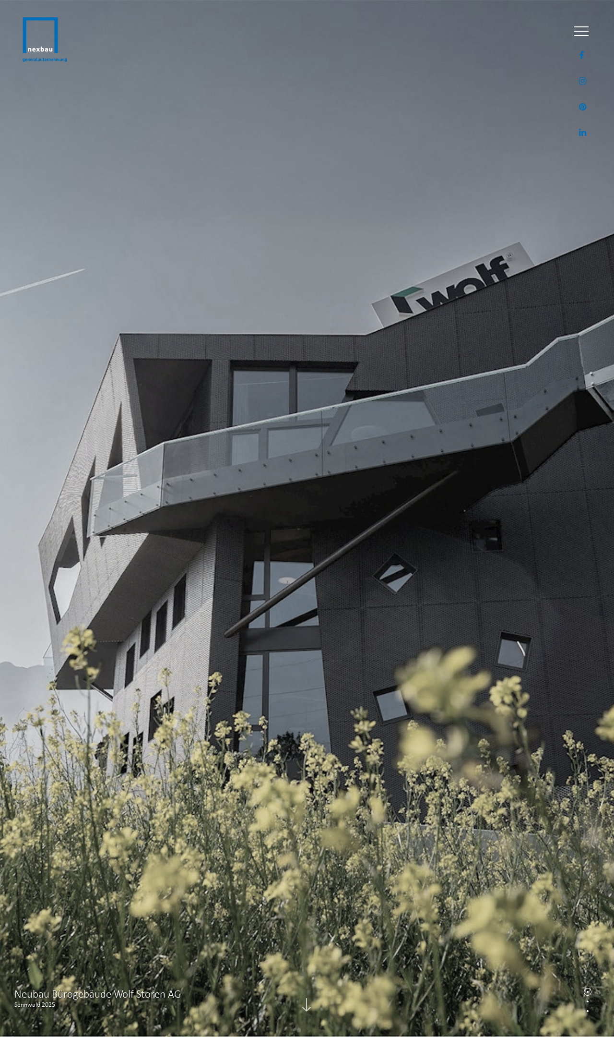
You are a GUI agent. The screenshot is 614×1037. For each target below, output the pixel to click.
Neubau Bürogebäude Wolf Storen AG (97, 994)
